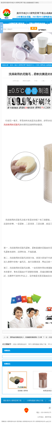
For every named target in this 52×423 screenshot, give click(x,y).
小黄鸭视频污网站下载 (35, 400)
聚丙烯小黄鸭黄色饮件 (24, 421)
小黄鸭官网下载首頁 (16, 23)
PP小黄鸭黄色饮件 (39, 421)
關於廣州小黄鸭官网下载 (12, 400)
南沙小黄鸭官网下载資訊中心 (24, 65)
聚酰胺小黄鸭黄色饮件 (9, 421)
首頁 (11, 65)
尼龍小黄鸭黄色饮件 (37, 23)
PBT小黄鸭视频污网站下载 (37, 344)
